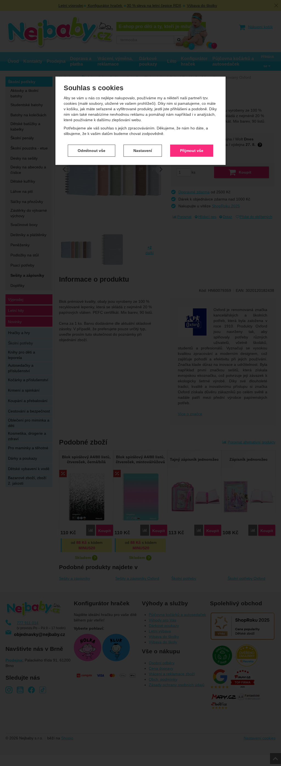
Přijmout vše (191, 150)
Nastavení (142, 150)
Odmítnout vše (91, 150)
